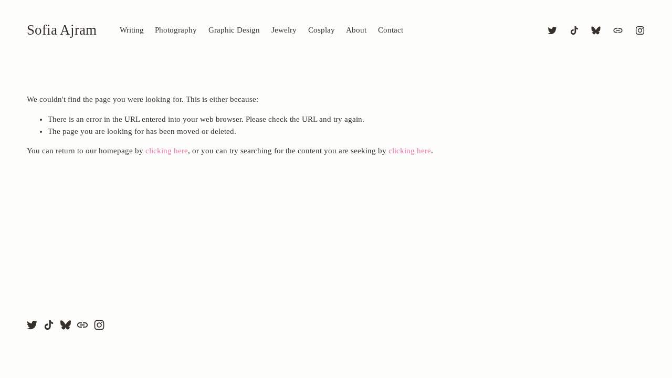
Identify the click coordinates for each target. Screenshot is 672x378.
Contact (390, 30)
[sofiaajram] (640, 30)
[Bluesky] (596, 30)
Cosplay (321, 30)
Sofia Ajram (62, 30)
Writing (132, 30)
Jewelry (284, 30)
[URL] (618, 30)
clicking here (166, 150)
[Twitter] (552, 30)
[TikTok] (574, 30)
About (356, 30)
